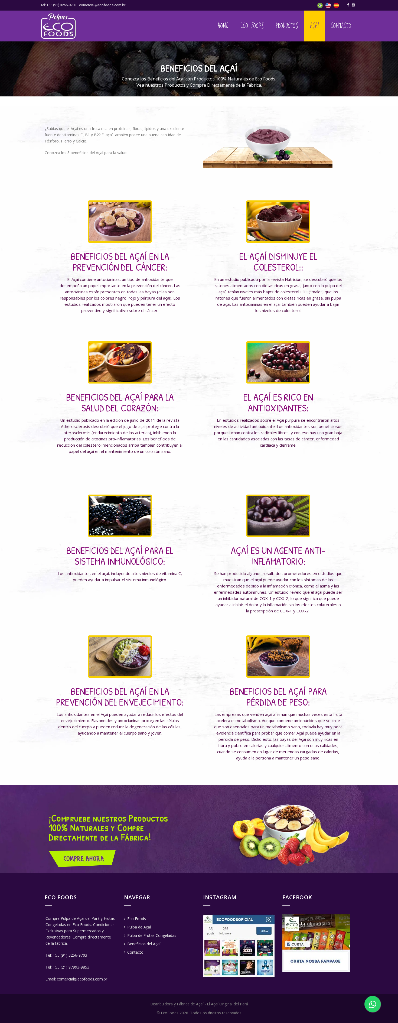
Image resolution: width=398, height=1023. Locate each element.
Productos (287, 26)
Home (223, 26)
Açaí (314, 26)
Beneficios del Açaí (143, 943)
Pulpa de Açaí (138, 927)
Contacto (341, 26)
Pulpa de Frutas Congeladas (151, 935)
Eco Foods (252, 26)
